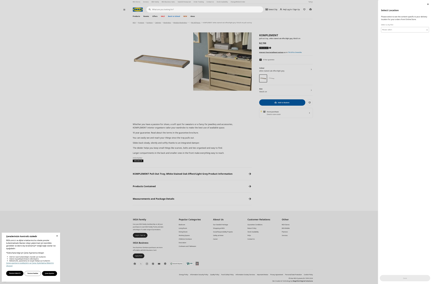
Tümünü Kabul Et (15, 273)
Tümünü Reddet (32, 273)
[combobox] (405, 29)
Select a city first (387, 25)
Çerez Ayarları (49, 273)
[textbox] (405, 29)
